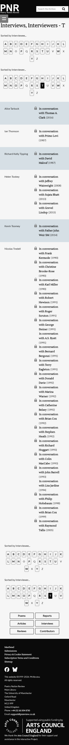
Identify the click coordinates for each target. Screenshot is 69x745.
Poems (22, 615)
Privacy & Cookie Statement (18, 654)
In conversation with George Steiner (48, 325)
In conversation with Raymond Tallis (48, 526)
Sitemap (8, 661)
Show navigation (4, 19)
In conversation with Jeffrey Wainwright (48, 181)
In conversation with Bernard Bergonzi (48, 351)
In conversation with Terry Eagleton (48, 365)
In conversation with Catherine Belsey (48, 405)
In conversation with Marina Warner (48, 392)
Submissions (10, 651)
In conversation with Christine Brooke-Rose (48, 267)
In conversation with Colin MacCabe (48, 459)
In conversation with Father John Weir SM (49, 231)
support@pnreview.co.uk (23, 714)
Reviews (21, 631)
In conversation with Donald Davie (48, 378)
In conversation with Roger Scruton (48, 311)
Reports (47, 615)
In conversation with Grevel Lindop (48, 208)
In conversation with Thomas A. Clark (48, 113)
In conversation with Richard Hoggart (48, 445)
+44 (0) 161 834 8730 (20, 710)
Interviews (47, 623)
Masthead (9, 647)
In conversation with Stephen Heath (48, 432)
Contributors (47, 631)
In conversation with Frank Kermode (48, 253)
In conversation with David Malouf (48, 158)
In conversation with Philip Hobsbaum (48, 499)
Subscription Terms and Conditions (21, 658)
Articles (21, 623)
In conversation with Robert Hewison (48, 298)
